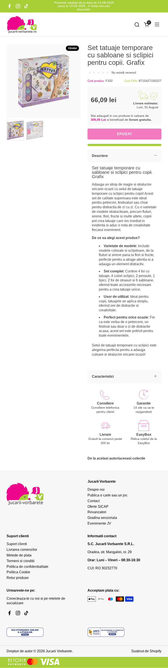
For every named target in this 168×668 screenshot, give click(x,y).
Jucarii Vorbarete (59, 651)
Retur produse (18, 578)
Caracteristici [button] (103, 376)
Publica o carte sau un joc (108, 495)
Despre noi (96, 489)
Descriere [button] (100, 156)
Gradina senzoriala (102, 518)
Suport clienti (17, 544)
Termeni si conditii (21, 561)
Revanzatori (97, 512)
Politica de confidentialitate (27, 566)
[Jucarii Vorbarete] (22, 24)
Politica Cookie (18, 572)
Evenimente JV (99, 523)
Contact (94, 501)
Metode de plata (19, 555)
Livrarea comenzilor (22, 549)
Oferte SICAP (98, 506)
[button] (137, 24)
